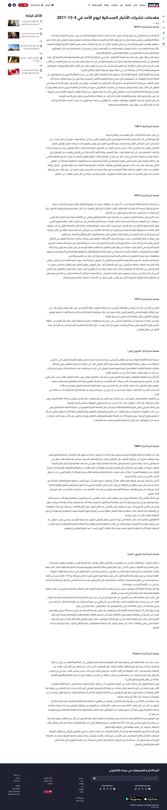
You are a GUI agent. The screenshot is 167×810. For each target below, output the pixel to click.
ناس (135, 5)
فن (121, 5)
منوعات (114, 5)
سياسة (142, 5)
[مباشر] (47, 786)
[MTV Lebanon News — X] (142, 789)
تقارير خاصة (97, 5)
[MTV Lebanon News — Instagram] (146, 789)
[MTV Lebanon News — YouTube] (149, 789)
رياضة (106, 5)
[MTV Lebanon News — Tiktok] (135, 789)
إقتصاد (128, 5)
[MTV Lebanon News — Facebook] (139, 789)
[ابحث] (89, 5)
